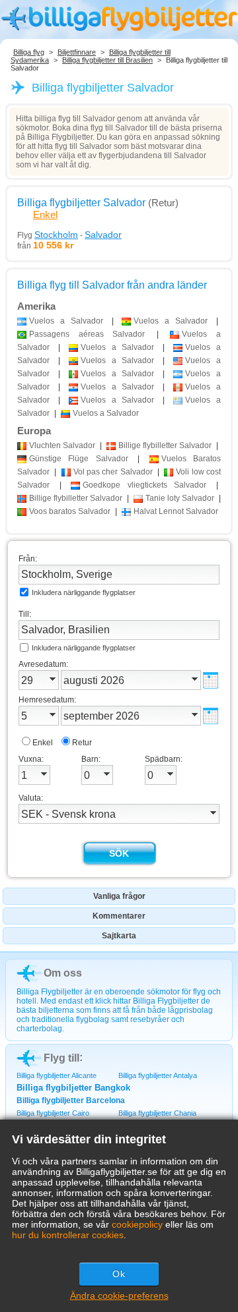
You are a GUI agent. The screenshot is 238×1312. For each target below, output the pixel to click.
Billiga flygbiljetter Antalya (157, 1075)
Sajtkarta (119, 935)
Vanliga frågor (119, 896)
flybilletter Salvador (165, 445)
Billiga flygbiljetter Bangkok (73, 1088)
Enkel (45, 214)
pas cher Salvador (113, 471)
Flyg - (69, 234)
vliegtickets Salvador (144, 485)
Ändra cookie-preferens (119, 1295)
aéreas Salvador (87, 334)
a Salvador (66, 321)
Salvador (62, 445)
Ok (119, 1274)
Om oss (63, 973)
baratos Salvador (69, 511)
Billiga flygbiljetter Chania (157, 1113)
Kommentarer (119, 916)
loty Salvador (179, 498)
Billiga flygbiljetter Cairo (53, 1113)
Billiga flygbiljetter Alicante (57, 1075)
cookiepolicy (137, 1224)
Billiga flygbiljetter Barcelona (71, 1100)
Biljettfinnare (77, 52)
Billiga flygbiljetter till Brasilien (107, 60)
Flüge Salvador (78, 458)
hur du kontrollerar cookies (68, 1235)
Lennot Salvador (176, 511)
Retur (82, 742)
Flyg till (61, 1058)
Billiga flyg (28, 52)
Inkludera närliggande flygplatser (84, 592)
